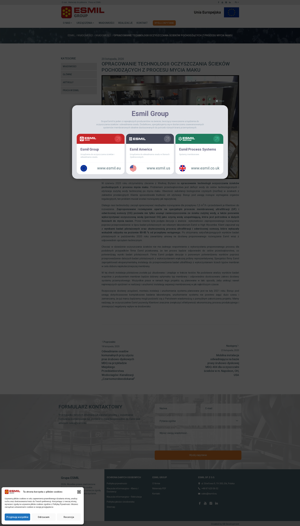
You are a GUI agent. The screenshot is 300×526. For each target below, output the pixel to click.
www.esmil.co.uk (205, 168)
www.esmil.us (158, 168)
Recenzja (69, 517)
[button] (79, 491)
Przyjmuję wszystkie (17, 517)
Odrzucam (43, 517)
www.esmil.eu (109, 168)
